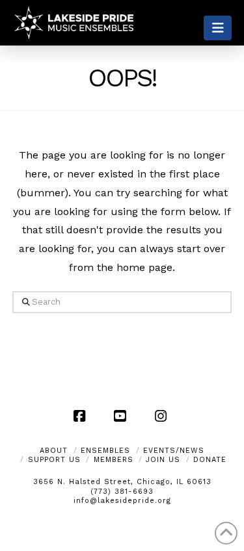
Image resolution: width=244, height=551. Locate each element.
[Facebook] (81, 415)
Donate (209, 459)
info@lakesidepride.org (122, 500)
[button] (218, 28)
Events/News (173, 450)
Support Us (54, 459)
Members (113, 459)
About (54, 450)
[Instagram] (162, 415)
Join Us (163, 459)
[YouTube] (122, 415)
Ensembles (105, 450)
